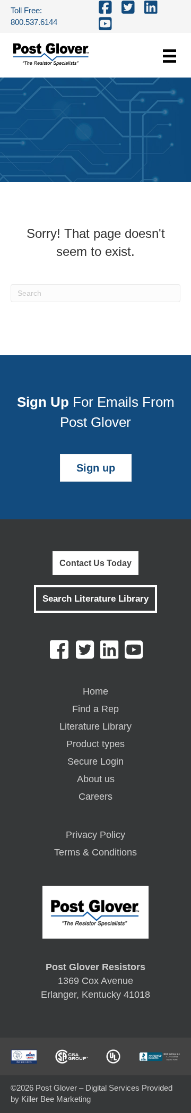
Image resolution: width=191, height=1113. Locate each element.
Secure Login (95, 762)
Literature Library (95, 727)
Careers (95, 797)
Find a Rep (95, 709)
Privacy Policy (95, 835)
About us (96, 779)
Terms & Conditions (95, 852)
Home (95, 692)
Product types (95, 744)
